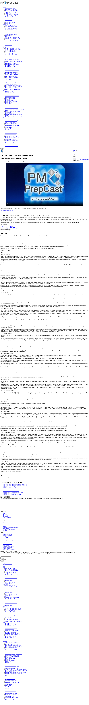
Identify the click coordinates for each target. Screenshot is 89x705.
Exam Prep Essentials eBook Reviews (12, 125)
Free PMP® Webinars (9, 68)
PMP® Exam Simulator (7, 544)
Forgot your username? (84, 159)
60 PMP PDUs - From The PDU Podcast (13, 49)
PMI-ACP (37, 498)
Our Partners (5, 516)
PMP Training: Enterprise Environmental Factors (12, 486)
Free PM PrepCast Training (10, 63)
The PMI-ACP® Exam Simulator (11, 29)
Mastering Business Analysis (8, 539)
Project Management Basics (8, 538)
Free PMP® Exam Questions (10, 134)
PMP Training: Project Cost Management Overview (13, 490)
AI (3, 60)
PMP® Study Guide (9, 91)
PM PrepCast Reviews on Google (11, 120)
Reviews (5, 117)
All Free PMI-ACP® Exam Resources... (13, 74)
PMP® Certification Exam (10, 97)
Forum (4, 130)
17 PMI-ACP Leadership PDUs (11, 54)
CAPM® (5, 36)
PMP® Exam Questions (10, 100)
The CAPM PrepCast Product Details (12, 40)
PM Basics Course (8, 20)
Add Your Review (8, 127)
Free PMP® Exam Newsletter (11, 67)
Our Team (5, 514)
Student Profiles (8, 128)
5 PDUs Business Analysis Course (12, 59)
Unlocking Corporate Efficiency (11, 84)
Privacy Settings (6, 530)
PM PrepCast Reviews (9, 118)
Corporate (5, 80)
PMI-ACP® (5, 24)
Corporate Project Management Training (10, 527)
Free (4, 62)
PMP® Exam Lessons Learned (11, 133)
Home (4, 5)
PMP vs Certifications (9, 113)
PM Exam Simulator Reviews (11, 121)
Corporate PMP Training (10, 22)
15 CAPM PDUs (8, 57)
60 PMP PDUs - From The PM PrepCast (13, 48)
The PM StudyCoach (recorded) (11, 14)
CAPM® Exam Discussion (10, 139)
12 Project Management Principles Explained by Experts (16, 669)
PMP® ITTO (7, 99)
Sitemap (4, 526)
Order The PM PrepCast (10, 8)
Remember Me (77, 160)
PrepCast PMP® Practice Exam (9, 549)
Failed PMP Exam (8, 103)
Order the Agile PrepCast (10, 25)
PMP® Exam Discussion (10, 131)
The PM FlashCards (9, 16)
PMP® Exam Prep (6, 548)
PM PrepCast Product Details (11, 9)
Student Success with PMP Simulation (12, 89)
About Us (5, 513)
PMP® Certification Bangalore (11, 101)
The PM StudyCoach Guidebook (11, 15)
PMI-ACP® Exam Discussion (11, 136)
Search (4, 525)
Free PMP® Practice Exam (10, 65)
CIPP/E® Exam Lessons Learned (11, 146)
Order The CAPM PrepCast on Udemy (12, 38)
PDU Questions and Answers (11, 142)
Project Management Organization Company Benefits (15, 672)
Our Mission (5, 515)
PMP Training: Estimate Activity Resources (11, 491)
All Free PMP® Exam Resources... (12, 70)
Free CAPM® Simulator (7, 537)
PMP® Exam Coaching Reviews (11, 123)
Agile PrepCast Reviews (10, 122)
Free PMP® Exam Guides (10, 66)
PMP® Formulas (8, 102)
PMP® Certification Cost (10, 92)
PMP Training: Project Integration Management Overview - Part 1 (15, 484)
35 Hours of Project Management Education (13, 93)
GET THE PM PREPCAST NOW (7, 210)
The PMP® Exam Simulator (10, 12)
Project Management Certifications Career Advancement (16, 670)
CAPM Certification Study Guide (11, 108)
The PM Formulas (8, 13)
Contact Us (5, 522)
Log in (2, 560)
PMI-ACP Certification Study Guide (12, 105)
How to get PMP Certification (11, 98)
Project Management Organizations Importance (14, 116)
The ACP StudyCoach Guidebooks (12, 28)
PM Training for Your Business (11, 87)
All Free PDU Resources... (10, 79)
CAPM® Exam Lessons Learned (11, 140)
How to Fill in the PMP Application (12, 96)
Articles (4, 90)
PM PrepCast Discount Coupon (9, 529)
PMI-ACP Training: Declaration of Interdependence (13, 492)
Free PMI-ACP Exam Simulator (11, 72)
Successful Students (9, 129)
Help (4, 523)
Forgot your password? (7, 562)
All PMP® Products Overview (11, 17)
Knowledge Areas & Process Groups (12, 95)
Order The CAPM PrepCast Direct (12, 37)
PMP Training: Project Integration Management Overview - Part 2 (15, 485)
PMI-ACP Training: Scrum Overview (10, 493)
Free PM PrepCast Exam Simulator (12, 64)
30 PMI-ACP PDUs (9, 53)
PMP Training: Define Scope (8, 488)
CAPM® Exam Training (7, 547)
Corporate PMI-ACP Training (11, 34)
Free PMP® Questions (7, 535)
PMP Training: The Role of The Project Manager (12, 487)
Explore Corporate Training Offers (12, 81)
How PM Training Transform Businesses (13, 85)
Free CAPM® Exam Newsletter (11, 77)
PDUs (4, 47)
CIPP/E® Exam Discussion (10, 145)
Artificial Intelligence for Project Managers (13, 61)
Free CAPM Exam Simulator (10, 76)
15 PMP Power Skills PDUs (10, 50)
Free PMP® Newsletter (7, 534)
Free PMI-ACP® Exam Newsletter (12, 73)
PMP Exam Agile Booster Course (11, 10)
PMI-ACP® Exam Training (8, 546)
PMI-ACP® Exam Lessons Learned (12, 137)
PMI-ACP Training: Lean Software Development (12, 494)
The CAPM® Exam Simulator (11, 42)
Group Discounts (8, 23)
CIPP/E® (5, 46)
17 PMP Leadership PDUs (10, 51)
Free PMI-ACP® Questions (8, 536)
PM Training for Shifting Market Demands (13, 86)
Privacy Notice (6, 518)
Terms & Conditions (7, 517)
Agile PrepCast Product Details (11, 26)
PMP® (4, 7)
